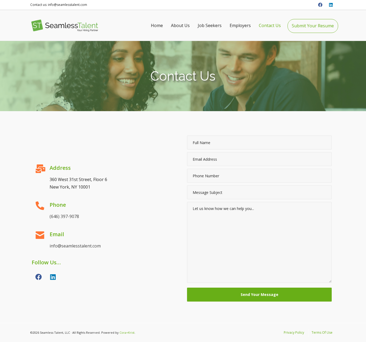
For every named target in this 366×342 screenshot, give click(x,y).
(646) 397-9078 (64, 216)
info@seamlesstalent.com (75, 246)
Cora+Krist (127, 332)
